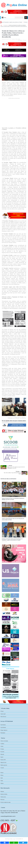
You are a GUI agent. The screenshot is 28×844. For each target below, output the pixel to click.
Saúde (2, 777)
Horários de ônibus (4, 794)
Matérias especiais (4, 765)
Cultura (2, 746)
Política (16, 39)
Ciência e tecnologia (4, 740)
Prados (19, 39)
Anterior (10, 465)
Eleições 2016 (3, 759)
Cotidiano (2, 743)
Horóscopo (2, 799)
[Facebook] (4, 843)
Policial (2, 772)
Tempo (2, 780)
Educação (2, 754)
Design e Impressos (4, 730)
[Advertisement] (14, 113)
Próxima (18, 471)
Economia (2, 751)
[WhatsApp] (14, 843)
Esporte (2, 757)
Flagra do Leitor (3, 762)
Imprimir (20, 40)
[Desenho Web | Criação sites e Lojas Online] (9, 828)
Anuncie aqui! (3, 713)
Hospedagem (3, 732)
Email (25, 40)
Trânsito (2, 783)
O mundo (2, 767)
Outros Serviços (3, 716)
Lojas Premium (3, 727)
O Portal (2, 711)
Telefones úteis (3, 796)
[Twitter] (23, 843)
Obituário (2, 791)
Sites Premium (3, 724)
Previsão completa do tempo (6, 802)
